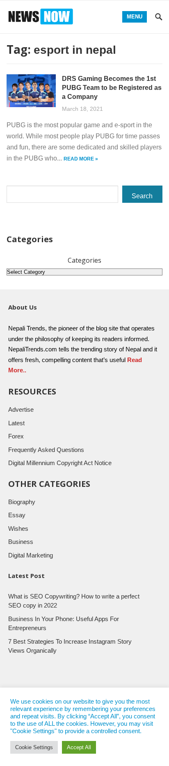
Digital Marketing (30, 555)
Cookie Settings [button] (34, 747)
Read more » (81, 159)
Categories (84, 260)
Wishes (18, 528)
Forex (16, 436)
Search (142, 196)
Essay (16, 514)
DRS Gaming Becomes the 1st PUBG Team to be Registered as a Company (112, 87)
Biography (21, 501)
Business (20, 541)
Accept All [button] (79, 747)
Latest (16, 423)
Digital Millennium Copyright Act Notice (60, 462)
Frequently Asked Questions (46, 449)
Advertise (21, 409)
